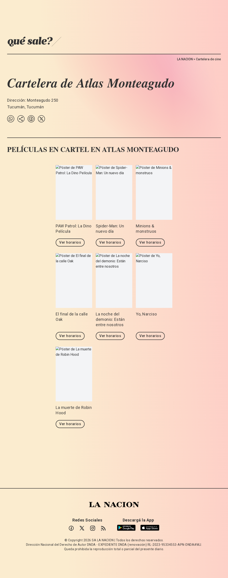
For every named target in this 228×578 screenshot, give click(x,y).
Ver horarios (70, 242)
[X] (82, 528)
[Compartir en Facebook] (31, 118)
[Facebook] (71, 528)
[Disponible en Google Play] (126, 528)
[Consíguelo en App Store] (149, 528)
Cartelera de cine (208, 59)
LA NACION (185, 59)
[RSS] (103, 528)
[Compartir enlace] (20, 118)
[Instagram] (92, 528)
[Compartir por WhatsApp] (10, 118)
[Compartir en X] (41, 118)
